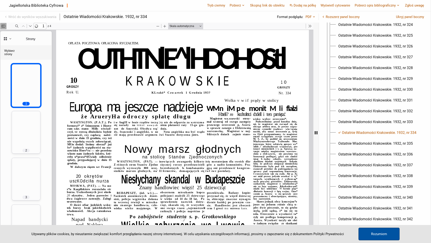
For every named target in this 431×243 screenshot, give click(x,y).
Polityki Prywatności (328, 234)
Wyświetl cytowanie (335, 5)
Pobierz (235, 5)
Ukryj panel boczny (410, 17)
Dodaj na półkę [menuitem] (305, 5)
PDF (309, 17)
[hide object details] (316, 132)
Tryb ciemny (216, 5)
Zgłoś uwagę (414, 5)
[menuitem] (375, 24)
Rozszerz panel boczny (343, 17)
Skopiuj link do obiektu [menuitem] (267, 5)
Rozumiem (379, 234)
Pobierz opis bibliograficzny (375, 5)
